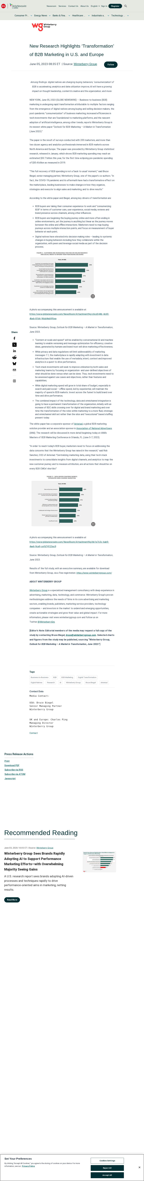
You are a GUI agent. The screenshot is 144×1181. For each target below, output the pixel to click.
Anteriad (78, 424)
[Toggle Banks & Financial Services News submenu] (69, 15)
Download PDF (11, 765)
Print (7, 761)
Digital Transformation (87, 677)
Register (115, 6)
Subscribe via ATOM (14, 774)
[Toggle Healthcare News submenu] (88, 15)
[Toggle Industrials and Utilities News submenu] (108, 15)
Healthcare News (79, 15)
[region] (72, 1167)
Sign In (104, 6)
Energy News (40, 15)
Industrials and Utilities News (99, 15)
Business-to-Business (40, 677)
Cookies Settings (107, 1161)
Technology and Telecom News (118, 15)
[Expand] (93, 296)
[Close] (139, 1167)
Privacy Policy (28, 1166)
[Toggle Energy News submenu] (49, 15)
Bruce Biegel (91, 682)
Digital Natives (36, 682)
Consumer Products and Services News (22, 15)
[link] (51, 6)
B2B (55, 677)
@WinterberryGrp (46, 622)
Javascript (10, 778)
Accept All (107, 1175)
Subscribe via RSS (13, 769)
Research (51, 682)
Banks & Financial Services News (60, 15)
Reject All (107, 1168)
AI (60, 682)
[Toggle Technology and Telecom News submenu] (128, 15)
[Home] (13, 6)
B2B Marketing (67, 677)
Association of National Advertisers (94, 428)
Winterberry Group (85, 64)
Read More (12, 900)
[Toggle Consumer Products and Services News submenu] (31, 15)
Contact (34, 733)
